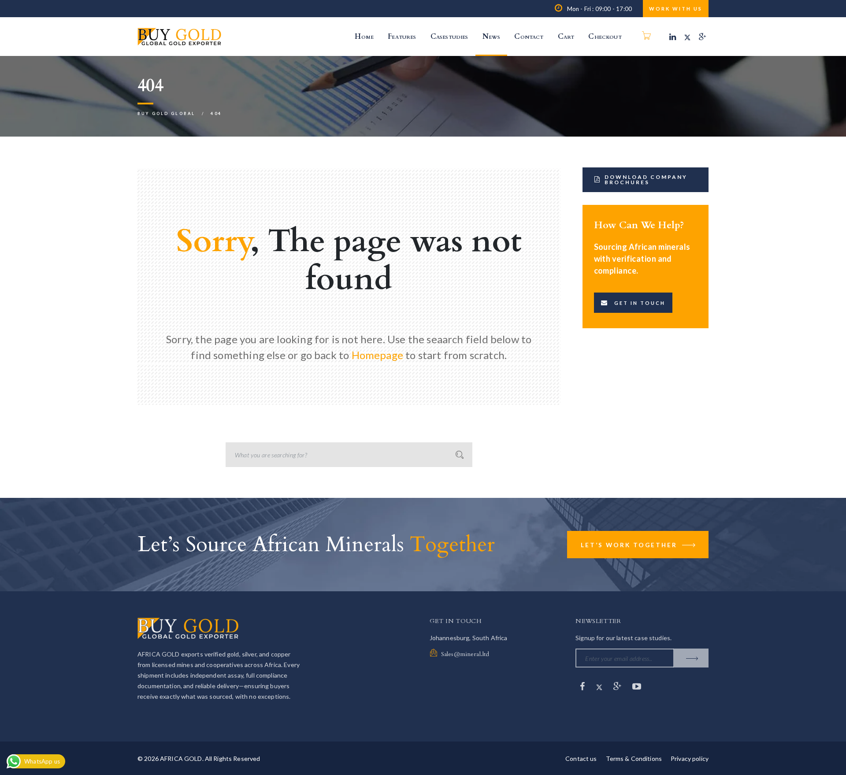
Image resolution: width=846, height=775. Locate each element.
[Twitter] (687, 37)
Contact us (581, 758)
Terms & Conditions (634, 758)
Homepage (377, 355)
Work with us (675, 8)
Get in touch (639, 303)
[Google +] (703, 37)
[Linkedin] (672, 37)
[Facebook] (583, 686)
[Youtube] (637, 686)
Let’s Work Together (630, 545)
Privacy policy (690, 758)
